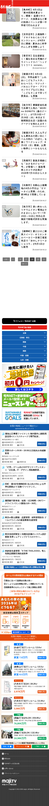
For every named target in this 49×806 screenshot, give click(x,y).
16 (20, 259)
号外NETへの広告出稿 (11, 763)
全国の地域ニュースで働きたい (24, 426)
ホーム (6, 754)
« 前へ (6, 259)
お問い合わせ (8, 768)
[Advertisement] (24, 293)
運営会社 (7, 759)
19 (38, 259)
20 (44, 259)
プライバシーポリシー (11, 773)
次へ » (24, 264)
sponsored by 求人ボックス (24, 428)
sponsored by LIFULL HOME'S (24, 639)
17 (26, 259)
